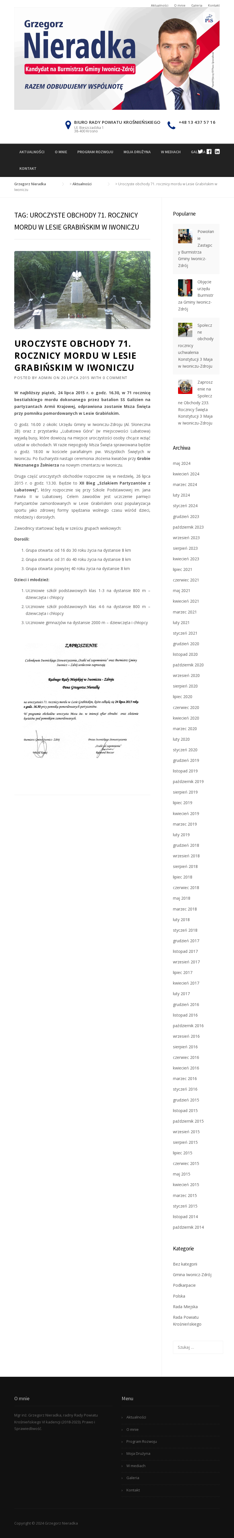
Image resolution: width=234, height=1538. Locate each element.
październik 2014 (188, 1227)
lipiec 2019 (182, 802)
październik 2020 (188, 665)
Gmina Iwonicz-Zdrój (192, 1274)
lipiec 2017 (182, 972)
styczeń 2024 (185, 505)
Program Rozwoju (95, 151)
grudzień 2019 (186, 760)
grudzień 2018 (186, 845)
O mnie (179, 5)
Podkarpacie (184, 1285)
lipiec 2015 (182, 1153)
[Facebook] (209, 151)
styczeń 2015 (185, 1206)
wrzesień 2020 (186, 675)
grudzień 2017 (186, 940)
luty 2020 (181, 739)
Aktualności (159, 5)
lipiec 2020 (182, 696)
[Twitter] (200, 151)
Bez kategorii (185, 1264)
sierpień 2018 (185, 866)
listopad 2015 (185, 1110)
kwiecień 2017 (186, 983)
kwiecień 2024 (186, 474)
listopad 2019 (185, 771)
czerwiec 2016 (186, 1057)
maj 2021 (181, 590)
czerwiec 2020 (186, 707)
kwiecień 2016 (186, 1068)
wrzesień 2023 (186, 537)
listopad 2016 (185, 1015)
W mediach (171, 151)
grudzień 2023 (186, 516)
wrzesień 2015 (186, 1131)
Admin (45, 377)
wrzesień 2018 (186, 855)
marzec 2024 (185, 484)
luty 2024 (181, 495)
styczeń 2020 (185, 749)
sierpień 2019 (185, 792)
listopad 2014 (185, 1216)
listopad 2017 (185, 951)
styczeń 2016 (185, 1089)
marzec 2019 (185, 824)
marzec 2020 (185, 728)
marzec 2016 (185, 1078)
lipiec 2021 (182, 569)
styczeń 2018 (185, 930)
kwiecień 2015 (186, 1184)
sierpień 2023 (185, 548)
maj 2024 (181, 463)
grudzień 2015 (186, 1100)
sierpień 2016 (185, 1046)
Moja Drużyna (137, 151)
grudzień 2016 (186, 1004)
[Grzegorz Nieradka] (117, 58)
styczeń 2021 (185, 633)
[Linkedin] (217, 151)
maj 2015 (181, 1174)
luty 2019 (181, 834)
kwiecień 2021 (186, 601)
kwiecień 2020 (186, 718)
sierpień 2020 (185, 686)
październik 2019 (188, 781)
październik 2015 (188, 1121)
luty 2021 (181, 622)
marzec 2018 (185, 909)
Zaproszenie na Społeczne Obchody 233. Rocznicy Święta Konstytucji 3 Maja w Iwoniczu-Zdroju (195, 402)
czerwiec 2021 (186, 580)
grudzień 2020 (186, 643)
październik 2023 (188, 527)
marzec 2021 (185, 612)
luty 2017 (181, 993)
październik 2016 (188, 1025)
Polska (179, 1296)
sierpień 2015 (185, 1142)
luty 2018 (181, 919)
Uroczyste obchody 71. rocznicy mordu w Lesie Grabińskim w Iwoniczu (75, 355)
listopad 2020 (185, 654)
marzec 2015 (185, 1195)
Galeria (196, 5)
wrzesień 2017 (186, 962)
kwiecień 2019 (186, 813)
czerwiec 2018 (186, 887)
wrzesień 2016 (186, 1036)
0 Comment (115, 377)
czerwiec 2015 (186, 1163)
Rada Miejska (185, 1306)
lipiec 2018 (182, 877)
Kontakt (214, 5)
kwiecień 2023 (186, 558)
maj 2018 (181, 898)
